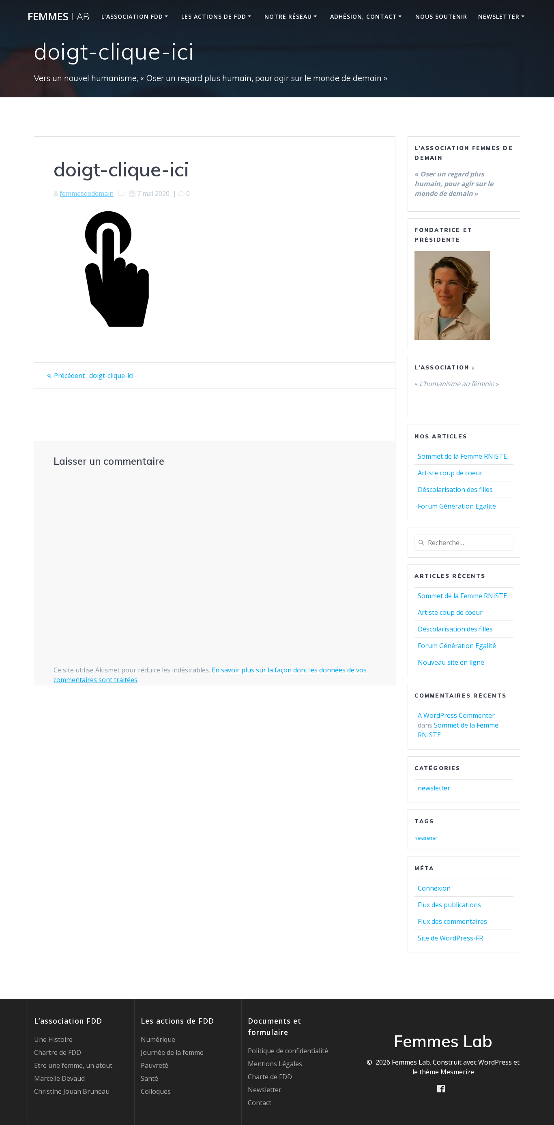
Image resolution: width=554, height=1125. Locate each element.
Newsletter (499, 16)
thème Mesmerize (446, 1071)
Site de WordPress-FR (450, 938)
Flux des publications (449, 904)
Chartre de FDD (57, 1052)
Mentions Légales (275, 1063)
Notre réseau (288, 16)
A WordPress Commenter (456, 715)
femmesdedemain (87, 193)
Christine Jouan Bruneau (72, 1091)
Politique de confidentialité (288, 1050)
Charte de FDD (270, 1076)
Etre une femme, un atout (73, 1065)
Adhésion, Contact (363, 16)
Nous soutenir (441, 16)
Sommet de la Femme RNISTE (462, 456)
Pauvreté (154, 1065)
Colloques (156, 1091)
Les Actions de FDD (213, 16)
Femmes (58, 16)
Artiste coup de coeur (450, 472)
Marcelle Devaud (59, 1078)
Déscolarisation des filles (455, 489)
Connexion (434, 888)
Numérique (158, 1039)
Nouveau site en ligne (451, 662)
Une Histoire (53, 1039)
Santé (149, 1078)
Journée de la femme (172, 1052)
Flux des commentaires (452, 921)
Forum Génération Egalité (457, 506)
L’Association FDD (132, 16)
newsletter (434, 788)
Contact (259, 1102)
